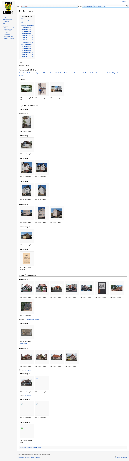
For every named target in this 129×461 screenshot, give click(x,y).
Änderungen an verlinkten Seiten (8, 30)
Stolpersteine (23, 343)
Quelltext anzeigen (88, 6)
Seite (18, 6)
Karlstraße (77, 73)
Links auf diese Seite (9, 28)
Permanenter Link (8, 36)
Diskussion (24, 6)
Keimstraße (58, 73)
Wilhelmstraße (47, 73)
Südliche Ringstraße (113, 73)
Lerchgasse (37, 73)
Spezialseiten (7, 33)
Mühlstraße (67, 73)
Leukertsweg (37, 447)
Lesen (79, 6)
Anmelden (124, 1)
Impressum (37, 457)
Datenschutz (21, 457)
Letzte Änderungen (7, 19)
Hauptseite (5, 18)
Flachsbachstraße (88, 73)
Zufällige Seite (6, 21)
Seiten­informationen (9, 38)
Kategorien (23, 447)
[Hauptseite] (8, 7)
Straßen (29, 447)
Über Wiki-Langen (29, 457)
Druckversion (7, 34)
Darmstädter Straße (25, 73)
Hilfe (4, 23)
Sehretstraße (100, 73)
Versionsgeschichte (99, 6)
